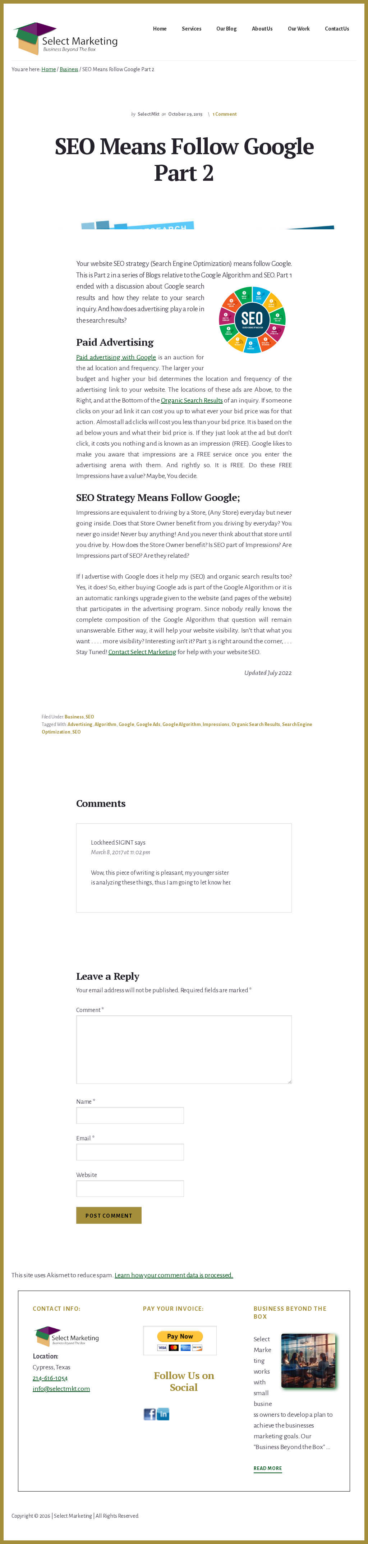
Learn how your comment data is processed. (174, 1275)
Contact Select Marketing (142, 652)
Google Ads (148, 724)
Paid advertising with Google (116, 357)
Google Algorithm (181, 724)
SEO (90, 717)
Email (85, 1138)
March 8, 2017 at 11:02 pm (120, 852)
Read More (268, 1469)
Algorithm (105, 724)
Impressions (216, 724)
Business (74, 717)
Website (86, 1175)
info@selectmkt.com (61, 1388)
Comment (90, 1010)
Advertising (80, 724)
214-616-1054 (50, 1378)
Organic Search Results (192, 400)
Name (85, 1102)
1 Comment (224, 114)
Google (126, 724)
